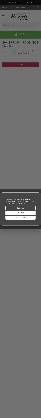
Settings (20, 208)
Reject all (20, 213)
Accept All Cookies (20, 217)
